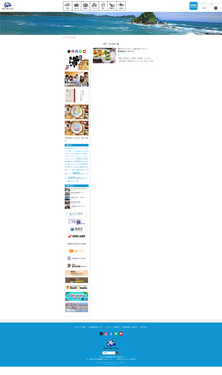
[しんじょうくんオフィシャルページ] (77, 280)
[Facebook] (76, 51)
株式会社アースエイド (126, 51)
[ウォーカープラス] (77, 307)
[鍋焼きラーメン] (77, 62)
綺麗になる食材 (122, 61)
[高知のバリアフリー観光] (77, 273)
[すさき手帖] (77, 95)
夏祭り (70, 161)
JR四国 (66, 148)
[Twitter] (69, 51)
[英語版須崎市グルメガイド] (77, 128)
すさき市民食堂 (82, 153)
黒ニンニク (146, 61)
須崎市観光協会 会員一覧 (129, 327)
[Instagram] (72, 51)
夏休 (66, 161)
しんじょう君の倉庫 (75, 151)
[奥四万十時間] (77, 214)
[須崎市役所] (77, 229)
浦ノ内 (86, 164)
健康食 (120, 58)
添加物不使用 (130, 61)
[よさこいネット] (77, 221)
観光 (78, 167)
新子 (83, 161)
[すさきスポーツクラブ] (77, 258)
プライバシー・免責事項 (112, 327)
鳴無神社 (78, 178)
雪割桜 (78, 169)
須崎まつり (83, 169)
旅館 (85, 161)
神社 (66, 167)
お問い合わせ (143, 327)
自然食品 (134, 58)
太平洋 (73, 161)
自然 (68, 167)
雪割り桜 (74, 169)
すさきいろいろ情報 (80, 327)
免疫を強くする (126, 58)
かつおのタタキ (81, 148)
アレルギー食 (147, 58)
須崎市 (76, 173)
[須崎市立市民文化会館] (77, 243)
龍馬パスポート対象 (72, 181)
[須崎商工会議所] (77, 236)
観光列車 (82, 167)
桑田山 (78, 164)
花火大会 (75, 167)
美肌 (152, 61)
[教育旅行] (77, 79)
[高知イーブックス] (77, 287)
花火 (71, 167)
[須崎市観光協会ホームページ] (17, 5)
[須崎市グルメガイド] (77, 111)
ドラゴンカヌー (80, 156)
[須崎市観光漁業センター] (77, 265)
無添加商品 (140, 58)
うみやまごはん (73, 148)
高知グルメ (83, 173)
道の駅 (86, 167)
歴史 (82, 164)
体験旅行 (79, 158)
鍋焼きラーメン (68, 169)
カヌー (69, 156)
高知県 (71, 178)
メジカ (71, 158)
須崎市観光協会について (95, 327)
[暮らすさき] (77, 251)
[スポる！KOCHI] (77, 296)
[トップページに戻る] (111, 341)
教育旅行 (79, 161)
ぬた (141, 61)
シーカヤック (74, 156)
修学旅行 (85, 158)
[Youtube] (84, 51)
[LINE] (80, 51)
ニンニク (137, 61)
